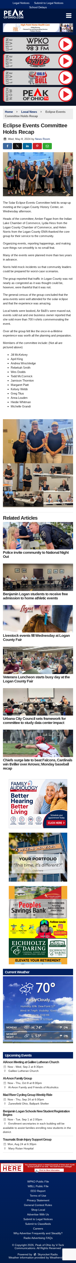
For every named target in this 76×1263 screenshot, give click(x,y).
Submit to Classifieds (38, 1223)
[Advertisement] (38, 27)
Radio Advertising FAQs (38, 1237)
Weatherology (58, 1257)
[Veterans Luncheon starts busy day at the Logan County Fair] (38, 660)
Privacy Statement (38, 1200)
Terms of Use (38, 1195)
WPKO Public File (38, 1181)
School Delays (38, 7)
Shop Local (38, 1209)
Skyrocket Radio (47, 1254)
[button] (68, 16)
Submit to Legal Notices (48, 3)
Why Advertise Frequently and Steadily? (38, 1233)
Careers (38, 1228)
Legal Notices (21, 3)
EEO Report (38, 1190)
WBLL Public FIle (38, 1186)
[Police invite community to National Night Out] (38, 535)
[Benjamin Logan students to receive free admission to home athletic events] (38, 577)
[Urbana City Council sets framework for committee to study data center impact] (38, 702)
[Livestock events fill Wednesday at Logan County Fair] (38, 618)
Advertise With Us (38, 1214)
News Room (42, 138)
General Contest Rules (38, 1205)
